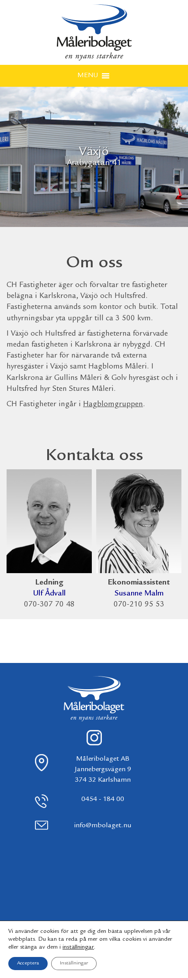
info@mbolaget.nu (103, 825)
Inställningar (74, 963)
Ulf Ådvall (49, 594)
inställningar (78, 947)
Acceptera (28, 963)
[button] (87, 76)
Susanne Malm (139, 594)
